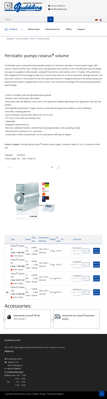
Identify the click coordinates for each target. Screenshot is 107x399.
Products (13, 29)
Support (81, 29)
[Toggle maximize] (58, 167)
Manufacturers (53, 29)
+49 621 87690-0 (57, 6)
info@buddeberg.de (58, 9)
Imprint (35, 394)
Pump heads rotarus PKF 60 (27, 315)
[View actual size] (52, 167)
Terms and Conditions (55, 394)
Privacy (42, 394)
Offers (69, 29)
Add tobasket (96, 250)
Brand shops (34, 29)
